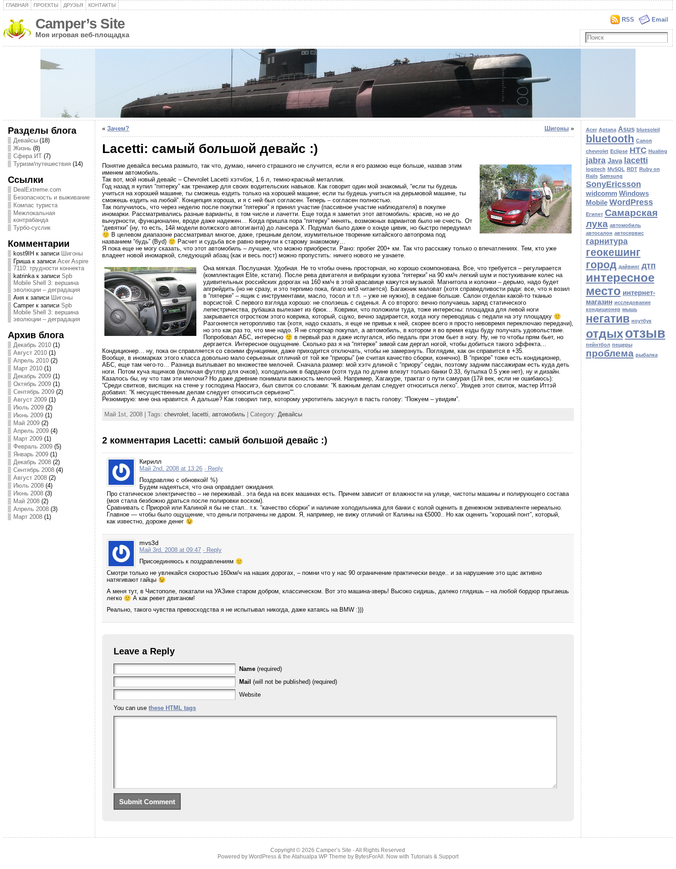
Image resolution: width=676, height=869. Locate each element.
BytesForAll (369, 856)
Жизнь (22, 148)
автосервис (629, 233)
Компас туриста (35, 205)
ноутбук (641, 321)
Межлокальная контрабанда (34, 216)
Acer (591, 129)
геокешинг (613, 252)
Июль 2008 (28, 485)
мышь (629, 309)
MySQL (616, 169)
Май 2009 (26, 423)
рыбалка (647, 355)
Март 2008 (27, 516)
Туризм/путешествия (42, 163)
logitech (596, 169)
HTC (638, 150)
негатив (608, 318)
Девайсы (25, 140)
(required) (260, 668)
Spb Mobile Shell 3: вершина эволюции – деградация (46, 283)
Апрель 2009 (31, 430)
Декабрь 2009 (32, 376)
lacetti (200, 414)
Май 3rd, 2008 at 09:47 (170, 549)
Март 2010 (27, 368)
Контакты (102, 5)
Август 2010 (30, 352)
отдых (604, 333)
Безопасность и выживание (51, 197)
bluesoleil (648, 129)
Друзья (73, 5)
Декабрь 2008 (32, 462)
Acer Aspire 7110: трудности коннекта (50, 265)
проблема (610, 353)
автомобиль (228, 414)
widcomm (601, 193)
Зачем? (118, 128)
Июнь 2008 (28, 493)
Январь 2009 (30, 454)
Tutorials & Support (434, 856)
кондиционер (603, 309)
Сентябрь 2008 (33, 469)
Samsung (611, 176)
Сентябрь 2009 (33, 391)
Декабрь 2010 (32, 344)
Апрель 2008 (31, 508)
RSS (628, 19)
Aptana (607, 129)
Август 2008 (30, 477)
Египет (594, 214)
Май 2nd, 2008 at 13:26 (170, 468)
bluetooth (610, 139)
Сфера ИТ (27, 156)
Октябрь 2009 (32, 384)
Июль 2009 (28, 407)
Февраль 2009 (32, 446)
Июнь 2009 (28, 415)
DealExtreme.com (37, 189)
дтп (649, 265)
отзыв (645, 333)
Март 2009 (27, 438)
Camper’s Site (80, 24)
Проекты (46, 5)
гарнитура (607, 241)
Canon (644, 140)
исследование (632, 302)
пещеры (622, 344)
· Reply (213, 468)
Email (660, 19)
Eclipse (619, 151)
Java (614, 161)
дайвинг (629, 266)
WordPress (631, 202)
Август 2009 (30, 399)
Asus (626, 129)
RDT (632, 169)
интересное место (620, 284)
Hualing (657, 151)
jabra (596, 160)
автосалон (599, 233)
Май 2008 (26, 501)
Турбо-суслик (32, 227)
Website (250, 694)
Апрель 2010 (31, 360)
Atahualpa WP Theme (319, 856)
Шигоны (72, 253)
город (601, 265)
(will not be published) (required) (288, 681)
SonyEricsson (613, 184)
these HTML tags (172, 707)
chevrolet (176, 414)
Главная (17, 5)
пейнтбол (598, 344)
